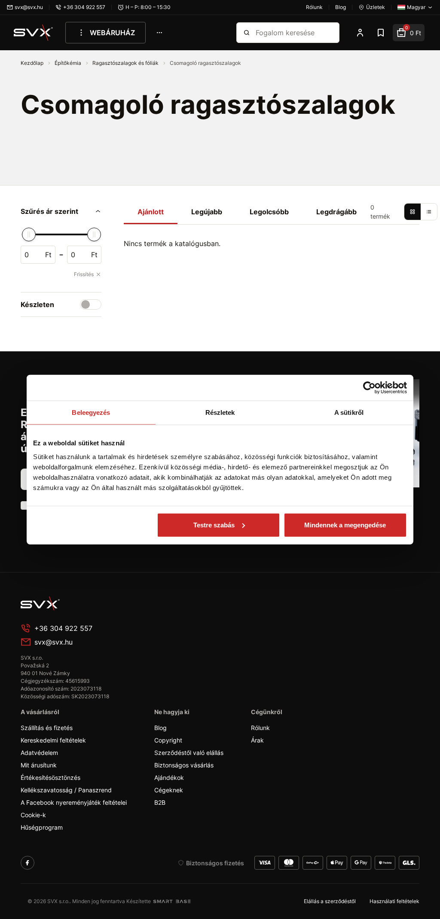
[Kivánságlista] (380, 32)
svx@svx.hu (53, 642)
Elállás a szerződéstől (330, 901)
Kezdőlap (33, 63)
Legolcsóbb (269, 211)
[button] (61, 211)
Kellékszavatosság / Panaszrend (66, 790)
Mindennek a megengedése (345, 524)
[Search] (246, 32)
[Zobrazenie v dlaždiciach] (412, 212)
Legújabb (206, 211)
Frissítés (84, 274)
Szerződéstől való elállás (188, 752)
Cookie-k (33, 815)
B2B (159, 802)
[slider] (29, 234)
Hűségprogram (42, 827)
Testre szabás (214, 524)
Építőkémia (68, 63)
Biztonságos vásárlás (184, 765)
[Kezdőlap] (33, 32)
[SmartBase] (171, 901)
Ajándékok (169, 777)
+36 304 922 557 (63, 628)
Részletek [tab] (220, 412)
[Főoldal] (85, 603)
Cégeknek (168, 790)
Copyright (168, 740)
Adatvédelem (39, 752)
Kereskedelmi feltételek (53, 740)
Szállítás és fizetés (47, 727)
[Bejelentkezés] (360, 32)
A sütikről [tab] (349, 412)
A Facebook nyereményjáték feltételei (74, 802)
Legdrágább (336, 211)
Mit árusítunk (39, 765)
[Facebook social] (27, 863)
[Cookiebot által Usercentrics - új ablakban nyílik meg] (369, 387)
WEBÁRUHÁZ (112, 32)
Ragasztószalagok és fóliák (126, 63)
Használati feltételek (394, 901)
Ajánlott (151, 211)
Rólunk (260, 727)
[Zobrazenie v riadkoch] (429, 212)
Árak (257, 740)
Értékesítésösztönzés (50, 777)
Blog (160, 727)
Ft (48, 254)
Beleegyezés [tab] (91, 412)
